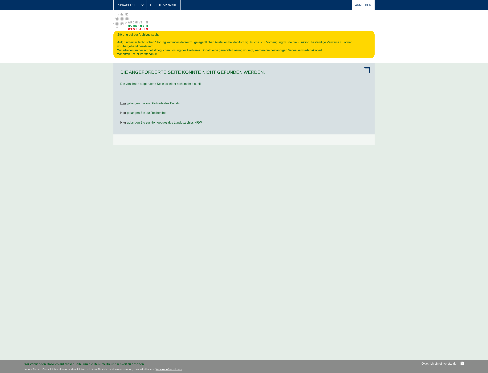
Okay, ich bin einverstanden (439, 363)
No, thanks (462, 363)
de (136, 5)
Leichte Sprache (163, 5)
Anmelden (363, 5)
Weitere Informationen (169, 369)
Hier (123, 103)
